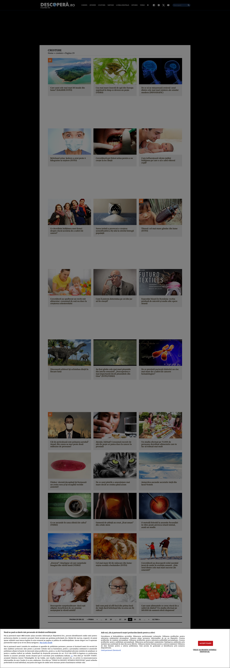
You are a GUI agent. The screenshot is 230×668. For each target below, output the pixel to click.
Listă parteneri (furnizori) (111, 650)
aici (72, 656)
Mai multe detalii (46, 643)
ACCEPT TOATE (205, 643)
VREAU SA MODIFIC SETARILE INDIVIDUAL (204, 650)
